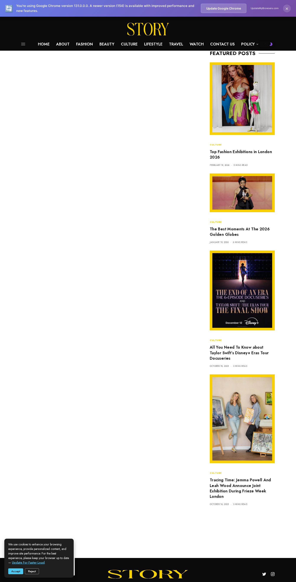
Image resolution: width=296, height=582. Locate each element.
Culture (216, 144)
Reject (32, 571)
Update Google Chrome (223, 8)
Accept (15, 571)
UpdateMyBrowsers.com (265, 8)
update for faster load (28, 562)
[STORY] (148, 29)
